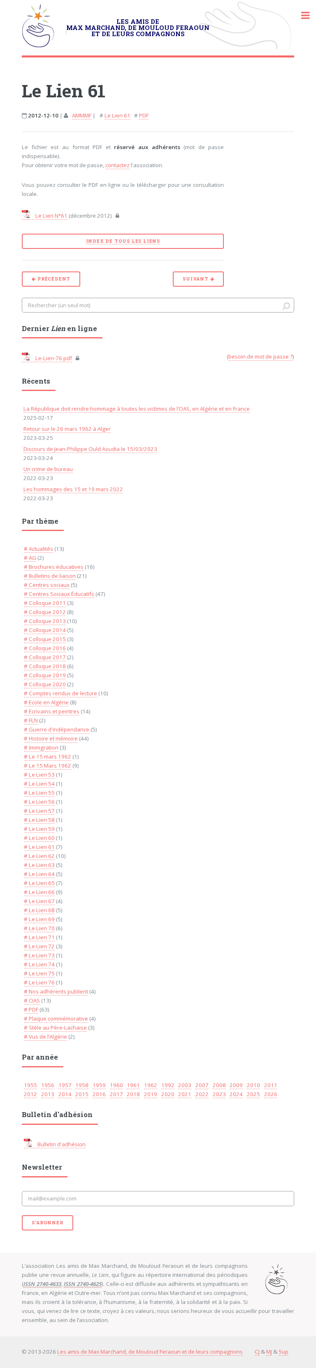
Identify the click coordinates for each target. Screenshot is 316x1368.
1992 (167, 1085)
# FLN (31, 720)
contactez (117, 165)
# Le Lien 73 (39, 955)
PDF (144, 115)
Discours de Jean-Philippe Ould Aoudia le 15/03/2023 (90, 449)
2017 (116, 1094)
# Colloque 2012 (45, 612)
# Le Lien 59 (39, 828)
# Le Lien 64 (39, 874)
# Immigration (41, 747)
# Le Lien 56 (39, 801)
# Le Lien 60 (39, 837)
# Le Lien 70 (39, 928)
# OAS (32, 1000)
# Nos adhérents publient (56, 991)
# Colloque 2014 (45, 630)
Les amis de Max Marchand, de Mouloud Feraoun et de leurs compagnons (150, 1351)
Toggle (301, 15)
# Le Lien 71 (39, 937)
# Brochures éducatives (54, 566)
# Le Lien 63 (39, 865)
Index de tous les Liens (123, 241)
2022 (202, 1094)
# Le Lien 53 (39, 774)
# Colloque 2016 (45, 648)
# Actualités (38, 548)
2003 (184, 1085)
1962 (150, 1085)
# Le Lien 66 (39, 892)
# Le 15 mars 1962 (47, 756)
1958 (81, 1085)
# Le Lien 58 (39, 819)
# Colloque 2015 (45, 639)
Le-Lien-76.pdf (53, 358)
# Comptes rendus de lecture (60, 693)
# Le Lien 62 (39, 856)
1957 (65, 1085)
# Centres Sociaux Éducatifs (59, 594)
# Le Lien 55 (39, 792)
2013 (47, 1094)
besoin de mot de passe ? (260, 356)
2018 (133, 1094)
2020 (167, 1094)
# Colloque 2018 (45, 666)
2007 (202, 1085)
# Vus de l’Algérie (45, 1036)
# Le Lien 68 (39, 910)
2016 (99, 1094)
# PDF (31, 1009)
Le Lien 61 (117, 115)
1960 (116, 1085)
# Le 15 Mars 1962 (47, 765)
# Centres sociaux (47, 585)
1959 (99, 1085)
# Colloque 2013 (45, 621)
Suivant (196, 279)
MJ (269, 1351)
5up (283, 1351)
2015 (81, 1094)
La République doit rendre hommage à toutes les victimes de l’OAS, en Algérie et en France (136, 408)
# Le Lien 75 (39, 973)
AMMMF (81, 115)
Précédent (53, 279)
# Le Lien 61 (39, 847)
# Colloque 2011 (45, 603)
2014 (65, 1094)
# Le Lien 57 (39, 810)
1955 (30, 1085)
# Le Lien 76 (39, 982)
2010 (253, 1085)
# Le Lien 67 (39, 901)
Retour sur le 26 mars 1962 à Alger (67, 428)
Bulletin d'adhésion (61, 1144)
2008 (219, 1085)
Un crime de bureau (48, 469)
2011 (270, 1085)
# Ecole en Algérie (46, 702)
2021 (184, 1094)
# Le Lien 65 (39, 883)
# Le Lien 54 (39, 783)
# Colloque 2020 (45, 684)
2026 (270, 1094)
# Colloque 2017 (45, 657)
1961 (133, 1085)
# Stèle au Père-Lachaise (55, 1027)
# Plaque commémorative (56, 1018)
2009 (236, 1085)
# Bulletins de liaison (50, 575)
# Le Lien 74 (39, 964)
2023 (219, 1094)
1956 (47, 1085)
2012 (30, 1094)
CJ (257, 1351)
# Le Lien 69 (39, 919)
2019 (150, 1094)
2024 (236, 1094)
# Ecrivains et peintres (51, 711)
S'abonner (47, 1222)
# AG (30, 557)
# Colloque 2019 (45, 675)
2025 (253, 1094)
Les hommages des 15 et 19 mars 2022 (73, 489)
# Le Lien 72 (39, 946)
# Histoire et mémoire (51, 738)
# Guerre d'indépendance (56, 729)
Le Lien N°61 (50, 215)
